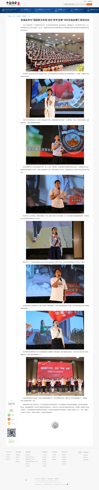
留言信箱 (85, 455)
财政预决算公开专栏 (30, 459)
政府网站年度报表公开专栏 (32, 461)
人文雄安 (54, 454)
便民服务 (44, 459)
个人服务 (44, 454)
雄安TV (17, 459)
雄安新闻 (19, 16)
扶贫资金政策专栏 (30, 457)
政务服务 (45, 452)
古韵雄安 (54, 457)
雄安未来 (64, 452)
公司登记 (44, 463)
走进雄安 (54, 459)
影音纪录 (8, 459)
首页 (85, 1)
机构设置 (28, 454)
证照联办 (44, 461)
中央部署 (8, 454)
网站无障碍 (86, 459)
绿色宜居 (64, 459)
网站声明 (43, 478)
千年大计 (8, 452)
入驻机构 (64, 463)
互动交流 (28, 466)
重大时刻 (8, 457)
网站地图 (50, 478)
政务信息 (28, 463)
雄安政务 (28, 452)
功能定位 (64, 454)
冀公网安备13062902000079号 (60, 484)
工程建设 (44, 466)
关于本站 (37, 478)
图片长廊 (18, 461)
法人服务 (44, 457)
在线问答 (90, 1)
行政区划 (64, 457)
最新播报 (24, 16)
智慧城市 (64, 461)
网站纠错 (85, 457)
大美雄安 (54, 452)
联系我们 (56, 478)
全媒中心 (18, 457)
